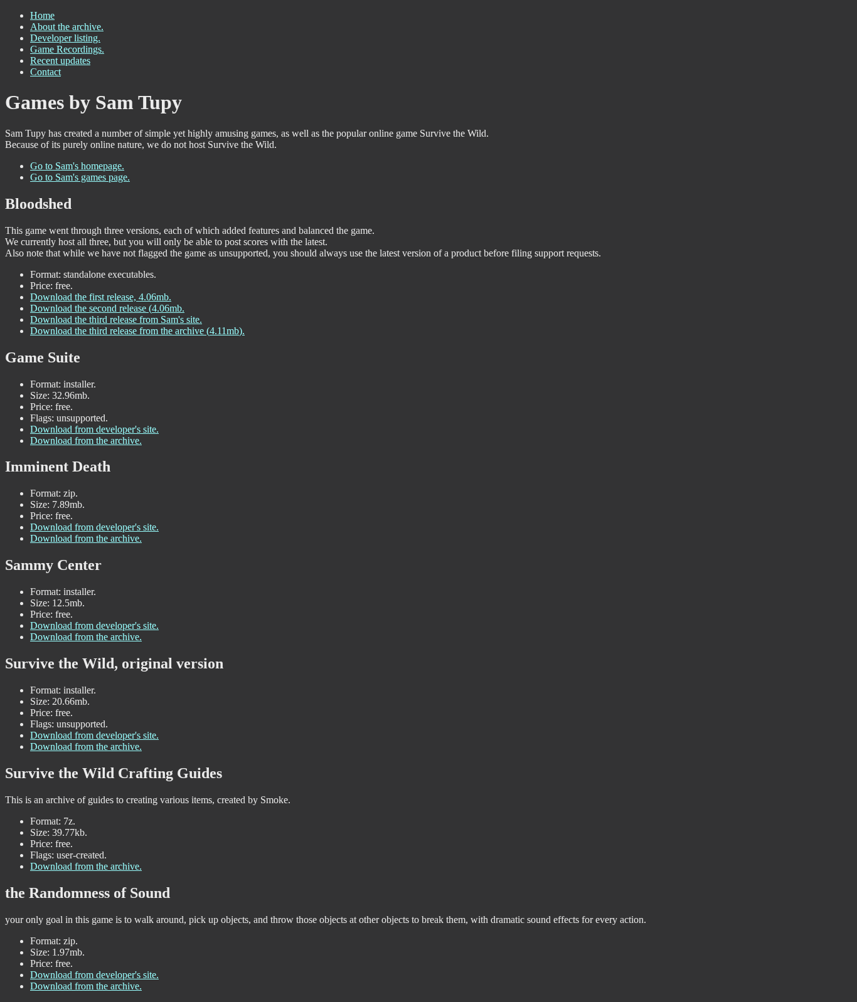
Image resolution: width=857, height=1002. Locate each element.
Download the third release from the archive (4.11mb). (137, 330)
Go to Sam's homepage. (77, 166)
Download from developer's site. (94, 429)
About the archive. (67, 26)
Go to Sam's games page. (80, 177)
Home (42, 15)
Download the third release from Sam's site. (116, 319)
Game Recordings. (67, 49)
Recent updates (60, 60)
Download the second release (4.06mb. (107, 308)
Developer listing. (65, 38)
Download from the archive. (86, 440)
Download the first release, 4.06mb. (100, 297)
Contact (45, 71)
